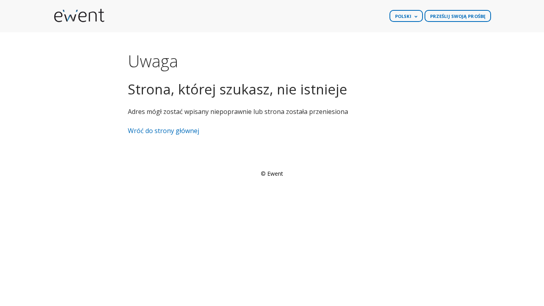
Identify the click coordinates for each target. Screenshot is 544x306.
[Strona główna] (79, 16)
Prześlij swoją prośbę (457, 16)
